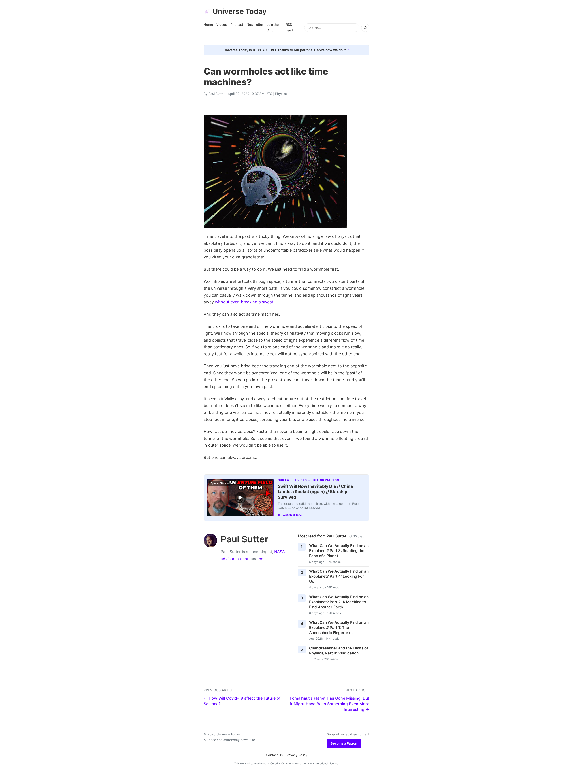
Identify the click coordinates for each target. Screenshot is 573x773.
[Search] (365, 28)
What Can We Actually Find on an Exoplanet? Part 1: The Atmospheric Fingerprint (339, 627)
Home (208, 24)
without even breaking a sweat (244, 302)
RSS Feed (289, 27)
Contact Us (274, 755)
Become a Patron (344, 743)
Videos (221, 24)
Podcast (237, 24)
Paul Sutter (216, 94)
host (263, 558)
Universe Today (240, 11)
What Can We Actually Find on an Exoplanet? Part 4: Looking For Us (339, 576)
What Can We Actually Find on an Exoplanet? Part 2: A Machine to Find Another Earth (339, 602)
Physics (281, 94)
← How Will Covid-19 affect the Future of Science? (242, 701)
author (242, 558)
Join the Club (273, 27)
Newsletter (255, 24)
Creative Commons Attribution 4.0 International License (304, 763)
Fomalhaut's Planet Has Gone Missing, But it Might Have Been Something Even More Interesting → (329, 703)
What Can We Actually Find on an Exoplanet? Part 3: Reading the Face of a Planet (339, 550)
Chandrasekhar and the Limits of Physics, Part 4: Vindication (338, 651)
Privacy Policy (296, 755)
